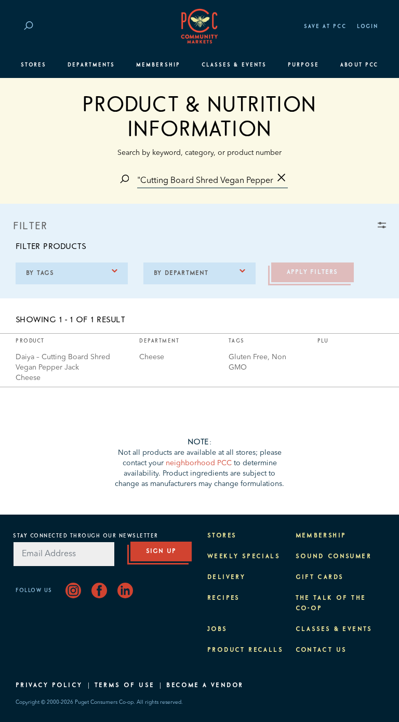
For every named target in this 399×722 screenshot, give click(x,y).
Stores (33, 65)
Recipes (223, 598)
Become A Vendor (204, 685)
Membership (158, 65)
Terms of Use (125, 685)
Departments (91, 65)
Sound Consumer (334, 557)
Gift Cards (320, 577)
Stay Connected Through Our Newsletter (85, 536)
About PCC (359, 65)
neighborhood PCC (199, 463)
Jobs (217, 629)
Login (367, 26)
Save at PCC (325, 26)
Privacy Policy (49, 685)
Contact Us (321, 650)
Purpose (304, 65)
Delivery (226, 577)
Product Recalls (245, 650)
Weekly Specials (243, 557)
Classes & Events (234, 65)
